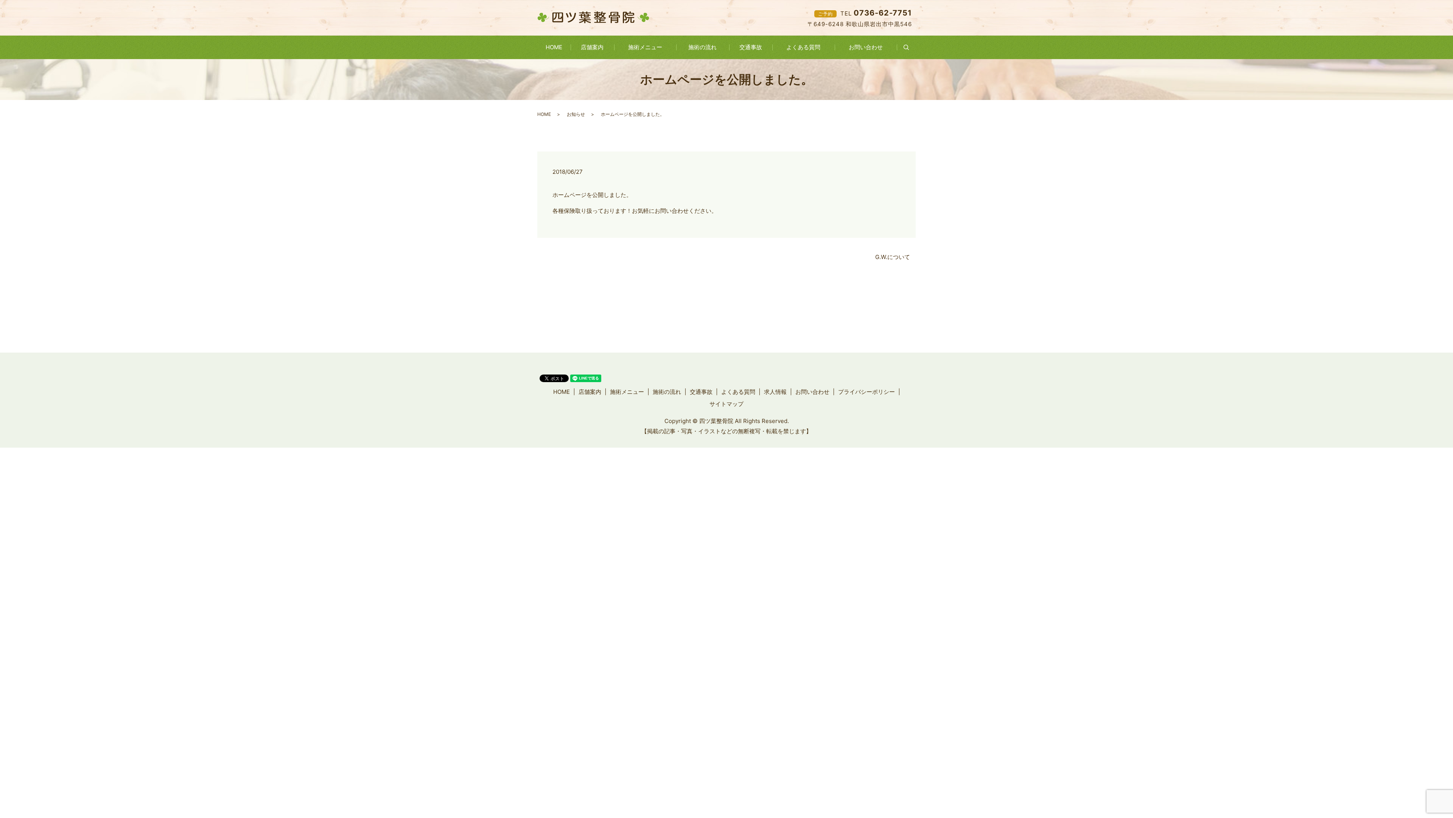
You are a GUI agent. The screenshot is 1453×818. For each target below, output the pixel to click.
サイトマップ (726, 403)
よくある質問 (803, 47)
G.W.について (892, 257)
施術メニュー (645, 47)
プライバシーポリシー (866, 391)
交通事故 (750, 47)
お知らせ (576, 114)
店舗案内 (592, 47)
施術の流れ (702, 47)
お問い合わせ (866, 47)
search (911, 47)
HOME (554, 47)
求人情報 (775, 391)
